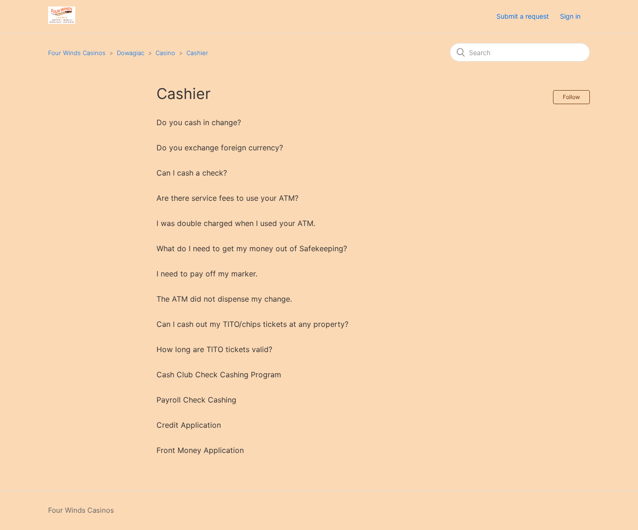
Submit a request (522, 16)
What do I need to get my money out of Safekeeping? (251, 248)
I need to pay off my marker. (206, 273)
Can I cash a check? (191, 172)
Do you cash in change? (198, 122)
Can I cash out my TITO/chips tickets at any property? (252, 324)
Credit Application (188, 425)
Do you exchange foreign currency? (219, 147)
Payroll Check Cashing (196, 399)
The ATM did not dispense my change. (224, 299)
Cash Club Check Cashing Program (218, 374)
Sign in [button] (570, 16)
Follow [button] (571, 96)
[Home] (61, 21)
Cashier (197, 53)
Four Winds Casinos (77, 53)
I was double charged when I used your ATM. (235, 223)
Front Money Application (200, 450)
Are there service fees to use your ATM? (227, 198)
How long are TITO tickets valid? (214, 349)
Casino (165, 53)
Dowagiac (130, 53)
